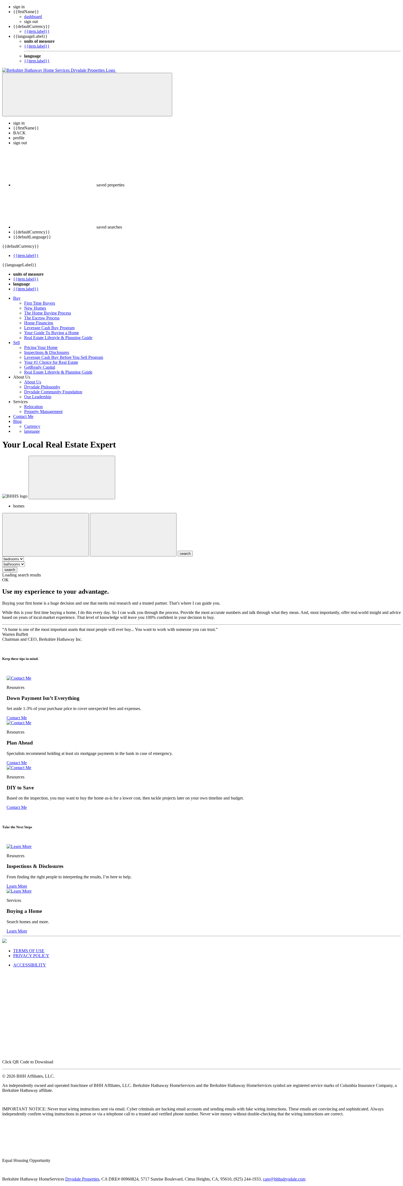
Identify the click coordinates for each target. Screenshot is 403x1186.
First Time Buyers (39, 303)
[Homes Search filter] (133, 534)
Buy (17, 298)
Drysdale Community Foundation (53, 391)
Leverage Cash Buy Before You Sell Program (63, 357)
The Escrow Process (41, 318)
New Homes (35, 308)
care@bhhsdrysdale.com (284, 1179)
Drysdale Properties (82, 1179)
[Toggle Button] (87, 94)
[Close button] (72, 477)
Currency (32, 426)
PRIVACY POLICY (31, 955)
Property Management (43, 411)
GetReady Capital (39, 367)
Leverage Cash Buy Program (49, 327)
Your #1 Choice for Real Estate (51, 362)
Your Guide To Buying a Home (51, 332)
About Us (32, 382)
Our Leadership (37, 396)
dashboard (33, 16)
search (9, 570)
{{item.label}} (37, 31)
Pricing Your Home (41, 347)
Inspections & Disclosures (46, 352)
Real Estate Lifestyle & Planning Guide (58, 337)
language (32, 431)
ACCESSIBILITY (29, 965)
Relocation (33, 406)
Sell (16, 342)
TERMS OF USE (28, 950)
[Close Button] (45, 534)
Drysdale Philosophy (42, 387)
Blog (17, 421)
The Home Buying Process (47, 313)
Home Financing (38, 323)
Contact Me (23, 416)
